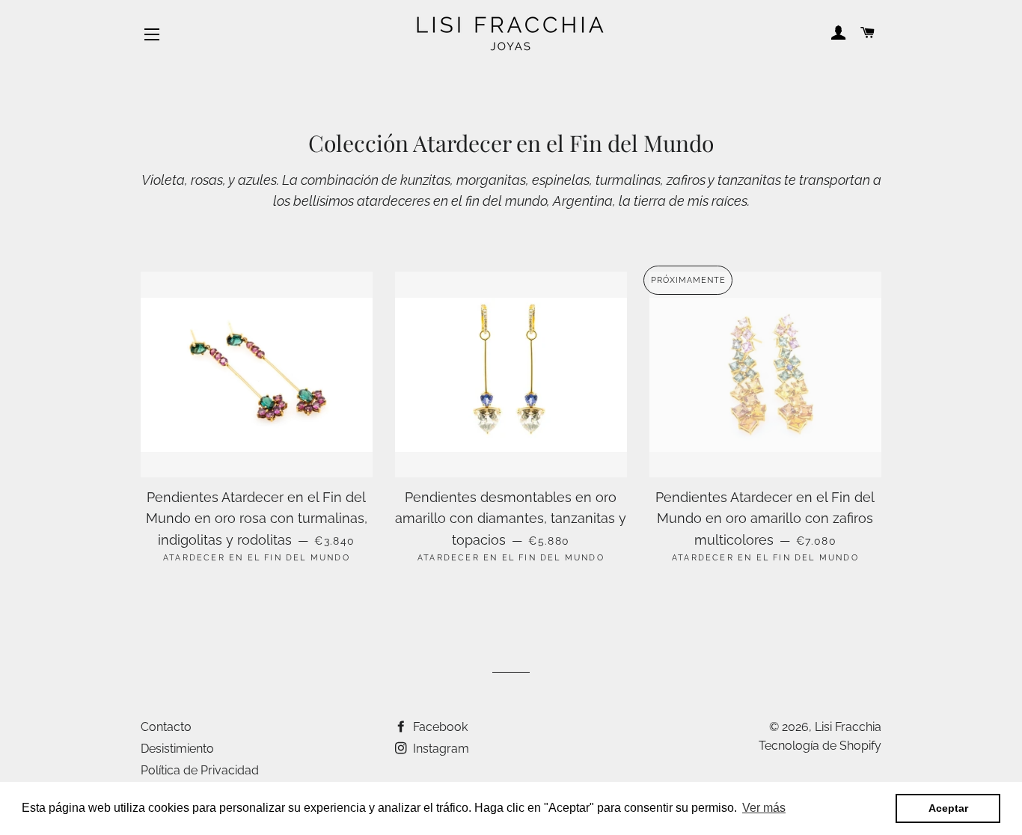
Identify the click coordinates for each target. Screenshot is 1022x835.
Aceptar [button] (948, 808)
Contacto (166, 727)
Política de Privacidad (200, 770)
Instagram (439, 748)
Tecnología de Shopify (820, 745)
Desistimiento (177, 748)
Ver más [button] (764, 807)
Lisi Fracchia (848, 727)
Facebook (439, 727)
